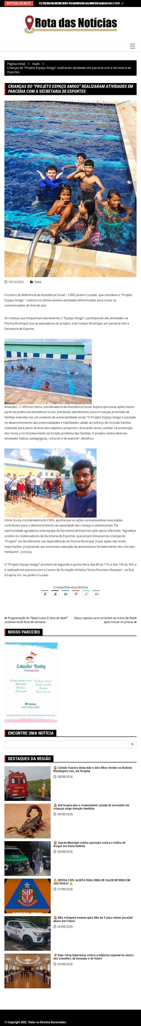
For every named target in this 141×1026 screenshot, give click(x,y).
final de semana (36, 620)
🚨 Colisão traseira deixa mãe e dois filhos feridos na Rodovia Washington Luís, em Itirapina (92, 769)
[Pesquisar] (132, 744)
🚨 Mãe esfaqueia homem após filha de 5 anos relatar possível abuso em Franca (93, 919)
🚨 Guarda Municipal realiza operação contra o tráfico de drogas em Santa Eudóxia (89, 844)
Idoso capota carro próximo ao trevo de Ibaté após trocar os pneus (105, 620)
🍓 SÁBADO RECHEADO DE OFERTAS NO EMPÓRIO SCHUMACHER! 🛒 (81, 3)
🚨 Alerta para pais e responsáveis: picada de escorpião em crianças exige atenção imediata (91, 806)
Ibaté (37, 282)
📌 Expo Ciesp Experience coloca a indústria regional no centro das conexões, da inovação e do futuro (93, 956)
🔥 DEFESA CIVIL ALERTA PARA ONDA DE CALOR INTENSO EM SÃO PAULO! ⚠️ (91, 881)
